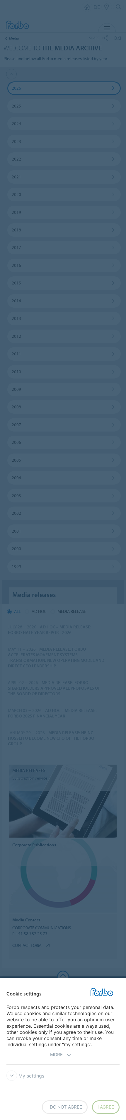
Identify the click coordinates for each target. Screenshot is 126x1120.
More (56, 1054)
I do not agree (64, 1107)
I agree (106, 1107)
